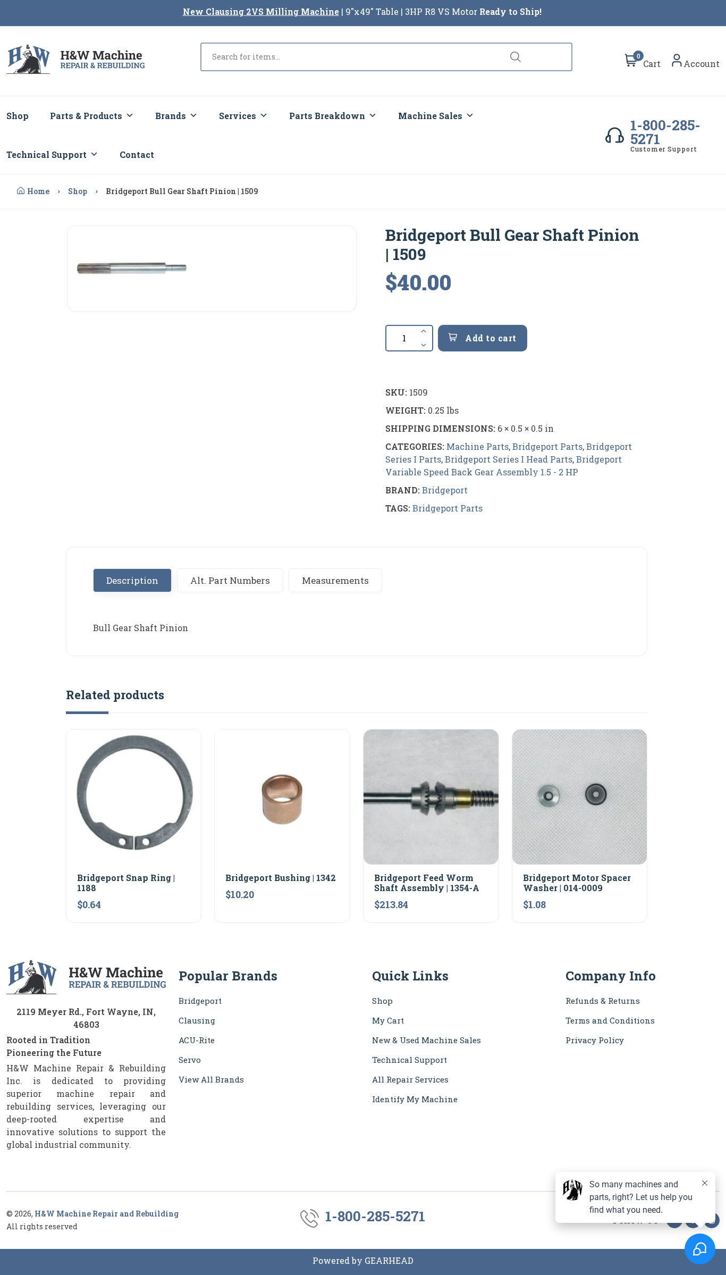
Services (237, 115)
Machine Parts (477, 446)
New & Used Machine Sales (426, 1040)
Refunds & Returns (602, 1000)
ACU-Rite (197, 1040)
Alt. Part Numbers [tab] (230, 580)
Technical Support (46, 154)
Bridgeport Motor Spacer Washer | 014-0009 (577, 882)
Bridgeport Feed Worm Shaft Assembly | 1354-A (426, 882)
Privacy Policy (594, 1040)
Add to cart (490, 337)
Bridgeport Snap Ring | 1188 (126, 882)
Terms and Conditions (610, 1020)
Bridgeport (445, 490)
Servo (190, 1059)
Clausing (197, 1020)
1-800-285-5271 (665, 132)
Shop (17, 115)
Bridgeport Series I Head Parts (508, 459)
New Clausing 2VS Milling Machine (261, 11)
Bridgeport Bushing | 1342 (280, 877)
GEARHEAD (389, 1260)
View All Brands (211, 1079)
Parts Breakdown (327, 115)
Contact (137, 154)
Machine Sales (430, 115)
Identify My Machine (415, 1099)
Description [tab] (132, 580)
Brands (170, 115)
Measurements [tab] (335, 580)
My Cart (388, 1020)
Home (38, 191)
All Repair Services (410, 1079)
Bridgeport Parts (547, 446)
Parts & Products (86, 115)
